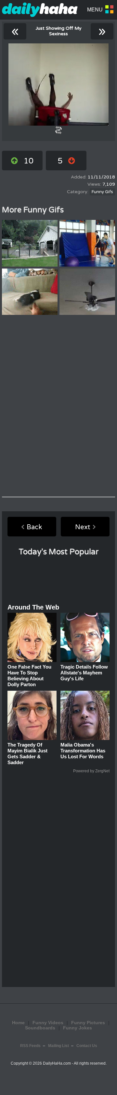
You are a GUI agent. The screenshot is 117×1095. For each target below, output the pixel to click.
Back (34, 527)
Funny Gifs (102, 191)
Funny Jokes (77, 1027)
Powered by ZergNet (91, 771)
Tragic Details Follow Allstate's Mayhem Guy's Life (84, 672)
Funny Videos (47, 1022)
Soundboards (40, 1027)
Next (82, 527)
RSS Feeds (30, 1045)
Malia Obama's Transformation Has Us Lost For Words (82, 750)
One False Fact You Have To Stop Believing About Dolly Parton (29, 675)
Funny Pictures (88, 1022)
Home (18, 1022)
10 (28, 161)
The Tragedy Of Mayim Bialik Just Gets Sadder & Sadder (27, 753)
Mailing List (58, 1045)
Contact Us (86, 1045)
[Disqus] (58, 405)
